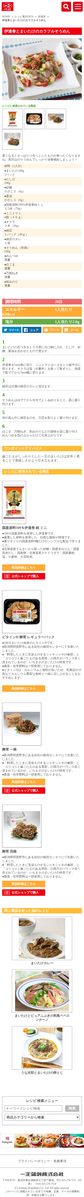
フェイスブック (32, 330)
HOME (6, 16)
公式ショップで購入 (25, 576)
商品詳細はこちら (24, 567)
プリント (52, 330)
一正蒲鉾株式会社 (7, 6)
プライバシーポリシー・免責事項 (42, 1161)
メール (72, 330)
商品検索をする (66, 7)
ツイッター (11, 330)
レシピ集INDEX (24, 16)
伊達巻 (42, 16)
